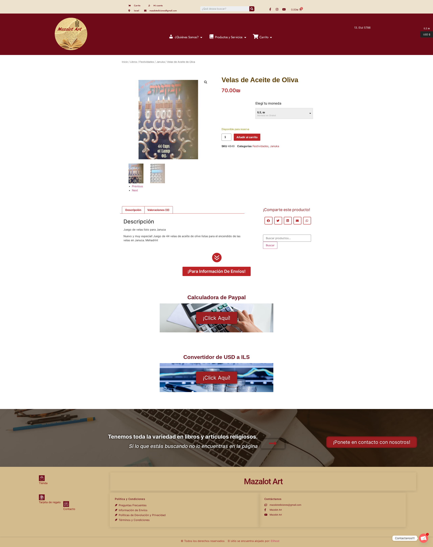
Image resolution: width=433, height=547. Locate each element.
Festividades (146, 61)
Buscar (270, 245)
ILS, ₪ (261, 112)
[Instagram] (277, 9)
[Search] (251, 8)
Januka (160, 61)
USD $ (425, 34)
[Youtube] (284, 9)
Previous (137, 186)
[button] (206, 82)
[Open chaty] (423, 538)
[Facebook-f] (270, 9)
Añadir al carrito (247, 137)
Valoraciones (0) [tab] (158, 210)
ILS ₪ (425, 28)
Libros (133, 61)
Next (135, 190)
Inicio (125, 61)
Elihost (275, 541)
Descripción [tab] (133, 210)
